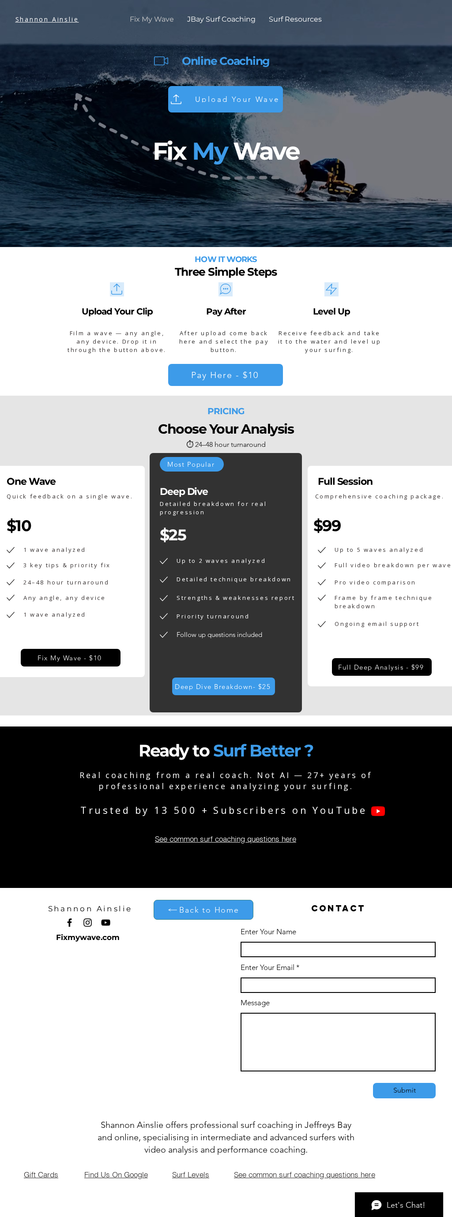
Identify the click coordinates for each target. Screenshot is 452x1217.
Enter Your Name (268, 932)
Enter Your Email (267, 967)
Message (255, 1003)
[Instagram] (87, 922)
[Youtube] (378, 811)
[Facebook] (69, 922)
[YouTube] (105, 922)
